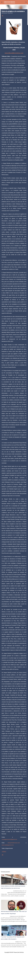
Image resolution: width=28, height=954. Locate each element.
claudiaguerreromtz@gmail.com (9, 839)
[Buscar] (26, 2)
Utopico (4, 851)
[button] (2, 16)
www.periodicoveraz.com (14, 842)
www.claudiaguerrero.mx (8, 845)
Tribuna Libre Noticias (9, 1)
